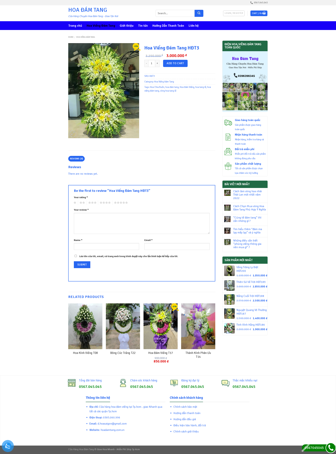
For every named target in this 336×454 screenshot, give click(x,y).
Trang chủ (75, 26)
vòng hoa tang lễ (168, 90)
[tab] (76, 159)
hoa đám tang (172, 87)
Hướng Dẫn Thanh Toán (168, 26)
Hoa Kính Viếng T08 (85, 353)
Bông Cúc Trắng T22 (123, 353)
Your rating (81, 197)
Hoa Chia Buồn (157, 87)
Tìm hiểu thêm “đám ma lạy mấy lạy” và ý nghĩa (247, 231)
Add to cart (175, 63)
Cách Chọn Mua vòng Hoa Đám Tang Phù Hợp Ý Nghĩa (249, 208)
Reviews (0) (76, 158)
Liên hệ (194, 26)
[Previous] (68, 336)
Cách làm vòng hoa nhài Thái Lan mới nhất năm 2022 (247, 195)
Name (78, 240)
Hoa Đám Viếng (187, 87)
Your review (81, 209)
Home (71, 37)
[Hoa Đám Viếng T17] (161, 326)
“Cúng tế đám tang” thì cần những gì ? (247, 219)
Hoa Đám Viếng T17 (160, 353)
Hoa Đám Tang (87, 10)
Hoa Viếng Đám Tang (101, 26)
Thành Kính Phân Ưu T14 (198, 355)
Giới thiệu (127, 26)
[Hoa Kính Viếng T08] (85, 326)
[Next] (215, 336)
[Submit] (199, 13)
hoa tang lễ (200, 87)
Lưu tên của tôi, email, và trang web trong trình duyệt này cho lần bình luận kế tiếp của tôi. (128, 256)
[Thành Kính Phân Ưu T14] (198, 326)
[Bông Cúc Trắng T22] (123, 326)
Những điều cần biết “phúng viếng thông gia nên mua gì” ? (247, 244)
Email (148, 240)
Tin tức (143, 26)
